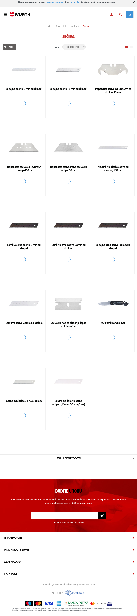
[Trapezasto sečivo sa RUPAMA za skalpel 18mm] (24, 147)
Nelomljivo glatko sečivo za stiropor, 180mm (113, 168)
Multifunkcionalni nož (113, 322)
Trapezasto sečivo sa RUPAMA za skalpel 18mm (24, 168)
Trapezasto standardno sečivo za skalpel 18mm (68, 168)
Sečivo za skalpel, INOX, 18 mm (24, 400)
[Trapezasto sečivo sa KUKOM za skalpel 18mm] (113, 69)
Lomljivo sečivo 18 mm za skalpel (68, 88)
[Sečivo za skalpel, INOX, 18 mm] (24, 381)
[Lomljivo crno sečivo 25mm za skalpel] (68, 225)
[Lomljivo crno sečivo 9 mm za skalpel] (24, 225)
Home (49, 26)
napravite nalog (55, 2)
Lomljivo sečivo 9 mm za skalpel (24, 88)
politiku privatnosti (75, 522)
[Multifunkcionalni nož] (113, 303)
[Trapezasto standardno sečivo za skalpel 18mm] (68, 147)
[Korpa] (130, 14)
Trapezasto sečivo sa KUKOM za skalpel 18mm (113, 90)
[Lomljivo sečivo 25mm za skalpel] (24, 303)
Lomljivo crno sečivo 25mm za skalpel (68, 246)
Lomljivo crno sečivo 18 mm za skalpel (113, 246)
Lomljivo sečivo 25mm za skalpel (24, 322)
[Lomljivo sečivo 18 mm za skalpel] (68, 69)
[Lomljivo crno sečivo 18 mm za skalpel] (113, 225)
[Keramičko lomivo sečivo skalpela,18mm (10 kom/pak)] (68, 381)
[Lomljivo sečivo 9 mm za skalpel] (24, 69)
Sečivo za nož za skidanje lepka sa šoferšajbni (68, 324)
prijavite (75, 2)
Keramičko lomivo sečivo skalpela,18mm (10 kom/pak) (68, 402)
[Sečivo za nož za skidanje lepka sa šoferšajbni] (68, 303)
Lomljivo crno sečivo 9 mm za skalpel (24, 246)
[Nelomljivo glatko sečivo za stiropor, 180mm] (113, 147)
